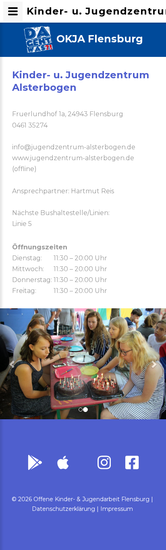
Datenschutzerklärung (63, 508)
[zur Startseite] (38, 40)
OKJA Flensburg (99, 39)
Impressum (116, 508)
